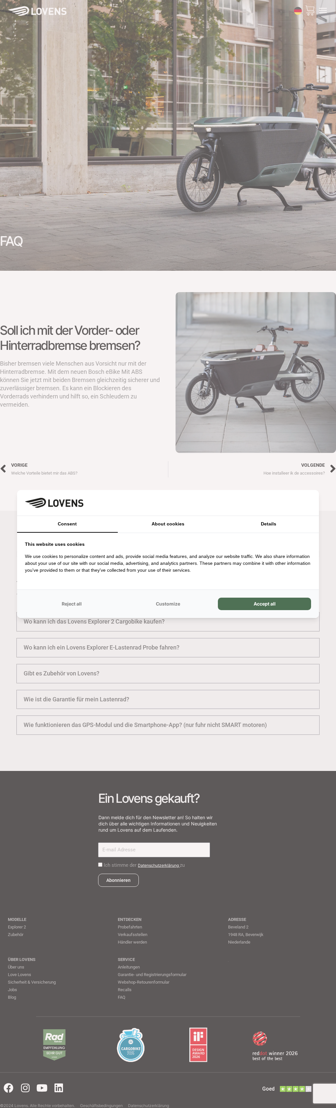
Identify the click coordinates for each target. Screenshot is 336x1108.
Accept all (265, 604)
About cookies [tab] (168, 523)
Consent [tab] (67, 523)
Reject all (72, 604)
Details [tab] (268, 523)
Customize (168, 604)
